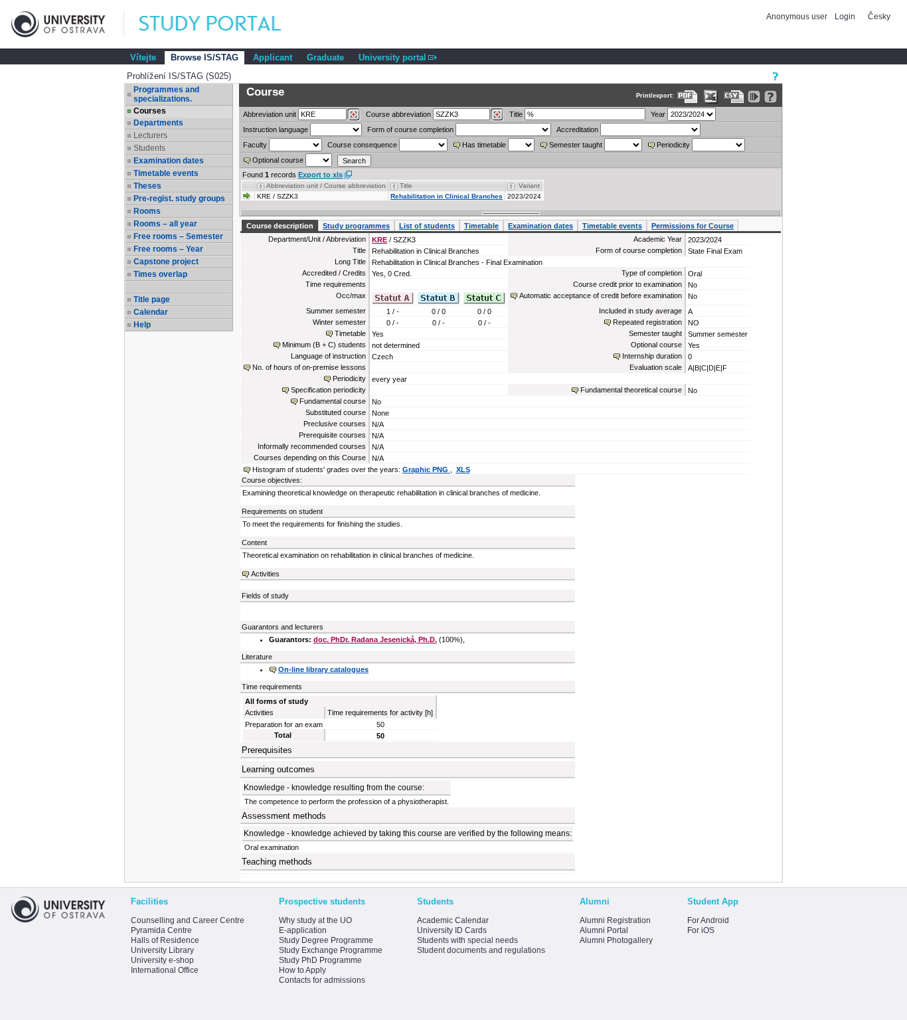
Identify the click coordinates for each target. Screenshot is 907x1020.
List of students (427, 226)
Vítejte (143, 57)
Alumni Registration (615, 920)
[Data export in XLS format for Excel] (711, 97)
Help (142, 324)
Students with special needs (467, 940)
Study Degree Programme (326, 940)
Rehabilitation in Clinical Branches (446, 196)
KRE (379, 240)
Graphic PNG (426, 469)
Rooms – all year (165, 223)
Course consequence (362, 145)
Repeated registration (647, 322)
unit (269, 114)
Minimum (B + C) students (324, 345)
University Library (162, 950)
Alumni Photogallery (616, 940)
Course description (279, 226)
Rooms (147, 211)
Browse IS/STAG (204, 57)
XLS (463, 469)
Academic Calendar (453, 920)
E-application (303, 930)
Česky (879, 16)
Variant (529, 185)
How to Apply (302, 970)
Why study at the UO (315, 920)
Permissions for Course (692, 226)
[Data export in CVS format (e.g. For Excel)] (734, 97)
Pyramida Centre (161, 930)
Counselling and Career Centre (187, 920)
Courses (149, 111)
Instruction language (275, 129)
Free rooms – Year (168, 249)
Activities (265, 574)
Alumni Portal (604, 930)
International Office (165, 970)
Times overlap (160, 274)
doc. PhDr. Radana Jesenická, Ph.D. (375, 639)
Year (658, 114)
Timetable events (166, 173)
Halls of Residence (165, 940)
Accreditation (577, 129)
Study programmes (356, 226)
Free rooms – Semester (178, 236)
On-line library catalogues (323, 669)
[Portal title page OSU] (222, 24)
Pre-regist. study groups (179, 198)
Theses (147, 186)
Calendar (150, 312)
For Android (708, 920)
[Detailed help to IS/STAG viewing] (771, 97)
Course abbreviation (398, 114)
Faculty (255, 145)
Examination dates (168, 160)
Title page (151, 299)
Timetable (481, 226)
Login (845, 16)
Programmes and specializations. (166, 94)
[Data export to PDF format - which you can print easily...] (687, 97)
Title (516, 114)
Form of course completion (410, 129)
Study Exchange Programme (330, 950)
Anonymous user (797, 16)
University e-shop (162, 960)
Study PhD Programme (320, 960)
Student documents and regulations (481, 950)
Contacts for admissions (322, 980)
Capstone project (166, 261)
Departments (158, 123)
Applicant (272, 57)
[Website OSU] (67, 24)
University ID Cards (452, 930)
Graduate (325, 57)
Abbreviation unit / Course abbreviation (326, 185)
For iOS (700, 930)
